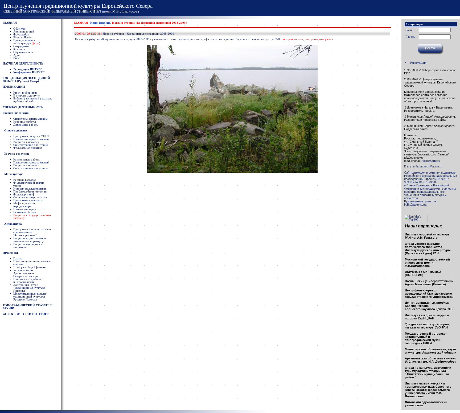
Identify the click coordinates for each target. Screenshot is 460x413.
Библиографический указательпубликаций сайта (32, 100)
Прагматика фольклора (28, 200)
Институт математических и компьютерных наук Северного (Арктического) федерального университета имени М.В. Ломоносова (428, 390)
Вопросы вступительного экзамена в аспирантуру (29, 240)
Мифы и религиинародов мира (24, 205)
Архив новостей (23, 31)
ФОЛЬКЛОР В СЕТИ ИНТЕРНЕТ (26, 314)
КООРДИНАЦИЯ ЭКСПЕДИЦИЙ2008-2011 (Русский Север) (26, 80)
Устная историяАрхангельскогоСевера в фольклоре (25, 273)
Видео (17, 58)
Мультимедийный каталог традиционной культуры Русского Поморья (30, 296)
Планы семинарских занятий (31, 139)
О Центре (19, 28)
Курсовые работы (24, 121)
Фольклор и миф (23, 194)
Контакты (19, 49)
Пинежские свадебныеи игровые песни (27, 280)
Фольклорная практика (27, 147)
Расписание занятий (16, 112)
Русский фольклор (24, 179)
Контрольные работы (26, 159)
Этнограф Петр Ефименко (30, 267)
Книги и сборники (25, 92)
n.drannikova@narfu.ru (427, 166)
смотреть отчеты (292, 39)
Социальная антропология (30, 197)
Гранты (17, 258)
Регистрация (418, 62)
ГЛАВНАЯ (10, 22)
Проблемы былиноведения (30, 191)
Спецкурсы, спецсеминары (30, 118)
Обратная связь (23, 52)
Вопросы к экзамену (26, 142)
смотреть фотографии (319, 39)
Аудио (17, 55)
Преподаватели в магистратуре (26, 42)
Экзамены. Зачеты (24, 212)
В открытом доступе (26, 95)
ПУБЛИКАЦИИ (14, 86)
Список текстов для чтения (30, 144)
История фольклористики (29, 188)
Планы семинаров (24, 209)
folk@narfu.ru (430, 160)
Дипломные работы (25, 124)
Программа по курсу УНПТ (31, 136)
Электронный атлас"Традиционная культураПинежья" (29, 287)
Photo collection (23, 37)
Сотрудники (21, 46)
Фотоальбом (21, 34)
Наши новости (100, 22)
